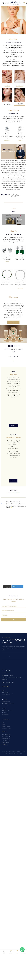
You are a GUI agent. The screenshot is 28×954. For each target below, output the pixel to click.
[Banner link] (13, 219)
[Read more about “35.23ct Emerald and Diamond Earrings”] (18, 254)
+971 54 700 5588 (6, 831)
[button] (5, 133)
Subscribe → (22, 753)
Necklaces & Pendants (6, 824)
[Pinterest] (13, 779)
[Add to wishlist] (8, 133)
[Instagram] (6, 779)
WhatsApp (5, 841)
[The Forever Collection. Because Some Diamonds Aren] (7, 677)
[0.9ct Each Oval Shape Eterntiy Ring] (20, 129)
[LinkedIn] (9, 779)
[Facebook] (3, 779)
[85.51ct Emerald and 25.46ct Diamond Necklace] (7, 275)
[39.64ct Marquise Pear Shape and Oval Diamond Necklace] (20, 275)
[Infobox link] (11, 195)
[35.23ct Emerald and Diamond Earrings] (20, 251)
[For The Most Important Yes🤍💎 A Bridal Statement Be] (7, 610)
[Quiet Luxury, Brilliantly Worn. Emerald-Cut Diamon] (20, 662)
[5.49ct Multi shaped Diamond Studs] (7, 251)
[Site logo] (15, 2)
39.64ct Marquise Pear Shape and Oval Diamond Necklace (20, 285)
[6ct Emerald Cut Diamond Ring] (7, 129)
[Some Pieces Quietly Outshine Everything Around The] (20, 640)
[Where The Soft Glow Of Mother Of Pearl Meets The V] (7, 632)
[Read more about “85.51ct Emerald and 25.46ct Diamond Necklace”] (5, 279)
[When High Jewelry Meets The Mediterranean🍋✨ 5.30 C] (20, 617)
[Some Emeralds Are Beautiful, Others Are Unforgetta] (7, 655)
